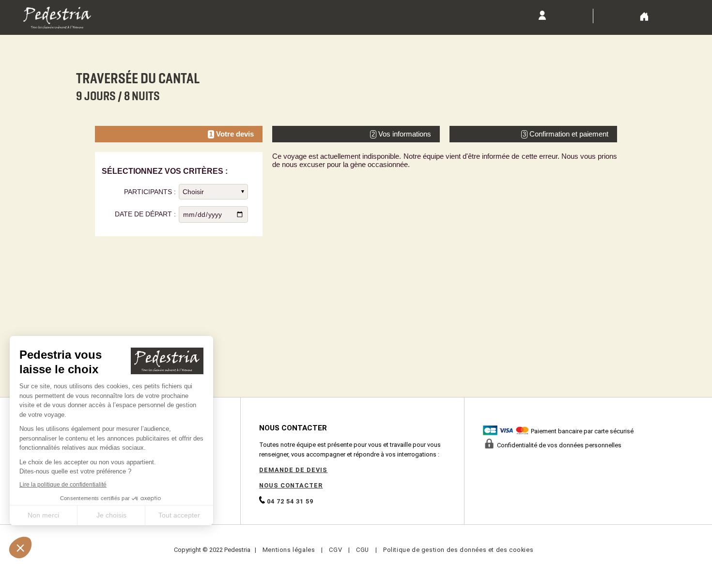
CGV (335, 549)
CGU (362, 549)
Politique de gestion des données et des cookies (458, 549)
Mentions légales (289, 549)
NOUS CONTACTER (291, 485)
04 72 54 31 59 (289, 501)
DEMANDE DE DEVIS (293, 469)
